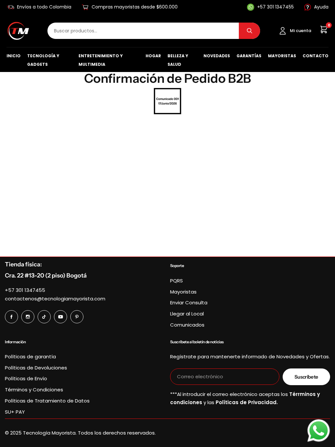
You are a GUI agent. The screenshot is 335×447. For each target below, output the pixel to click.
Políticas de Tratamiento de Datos (47, 400)
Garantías (249, 56)
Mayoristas (282, 56)
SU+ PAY (15, 411)
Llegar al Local (187, 313)
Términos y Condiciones (34, 389)
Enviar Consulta (188, 302)
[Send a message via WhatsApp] (319, 431)
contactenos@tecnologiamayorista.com (55, 298)
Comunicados (187, 324)
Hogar (153, 56)
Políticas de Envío (26, 378)
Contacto (315, 56)
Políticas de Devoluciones (36, 367)
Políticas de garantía (30, 356)
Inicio (14, 56)
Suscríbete (306, 377)
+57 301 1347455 (25, 290)
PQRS (176, 280)
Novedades (216, 56)
